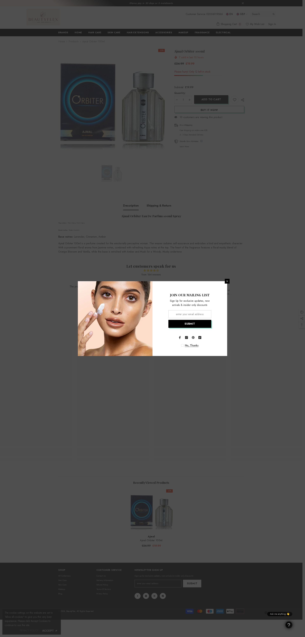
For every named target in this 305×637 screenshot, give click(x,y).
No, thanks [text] (191, 345)
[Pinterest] (193, 337)
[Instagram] (186, 337)
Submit (190, 324)
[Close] (227, 281)
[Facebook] (179, 337)
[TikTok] (200, 337)
